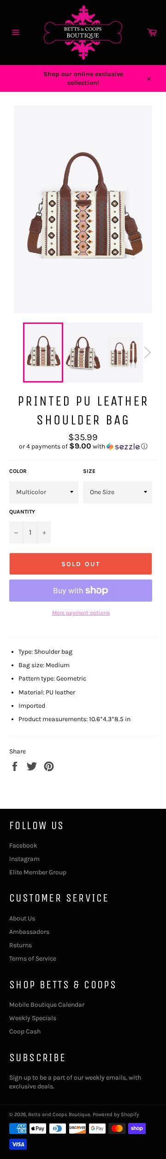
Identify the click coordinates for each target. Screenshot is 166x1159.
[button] (83, 446)
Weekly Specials (32, 1018)
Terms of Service (32, 958)
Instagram (24, 859)
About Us (22, 918)
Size (89, 471)
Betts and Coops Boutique (59, 1114)
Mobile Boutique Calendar (46, 1005)
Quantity (22, 511)
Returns (20, 945)
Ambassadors (29, 932)
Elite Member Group (37, 872)
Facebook (23, 845)
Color (18, 471)
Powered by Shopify (116, 1114)
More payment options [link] (81, 612)
